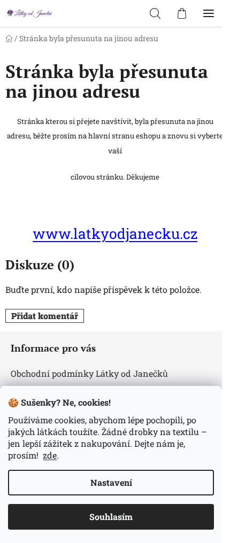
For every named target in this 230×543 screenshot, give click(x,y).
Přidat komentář (44, 315)
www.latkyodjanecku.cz (115, 233)
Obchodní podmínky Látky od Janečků (89, 373)
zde (50, 455)
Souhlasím (111, 516)
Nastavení (111, 482)
